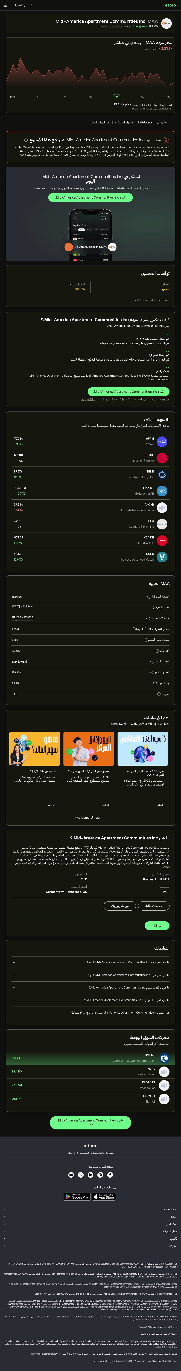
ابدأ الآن (157, 925)
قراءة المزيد (160, 805)
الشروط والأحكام (148, 1334)
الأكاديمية (87, 399)
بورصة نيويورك (120, 906)
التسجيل (168, 105)
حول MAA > (144, 122)
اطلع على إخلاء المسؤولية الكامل (147, 1319)
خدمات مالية (153, 906)
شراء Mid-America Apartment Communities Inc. (90, 197)
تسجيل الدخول (23, 5)
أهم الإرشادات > (100, 122)
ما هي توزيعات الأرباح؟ (43, 771)
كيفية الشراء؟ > (124, 122)
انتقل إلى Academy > (88, 817)
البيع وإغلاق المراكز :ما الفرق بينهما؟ (89, 771)
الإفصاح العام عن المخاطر (166, 1334)
